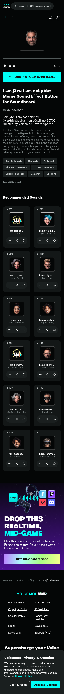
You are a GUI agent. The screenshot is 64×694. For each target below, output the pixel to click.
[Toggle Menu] (58, 6)
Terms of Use (42, 602)
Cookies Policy (23, 676)
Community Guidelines (41, 617)
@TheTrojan (15, 110)
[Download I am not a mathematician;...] (54, 240)
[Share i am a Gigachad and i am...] (47, 285)
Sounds (22, 580)
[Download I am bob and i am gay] (54, 374)
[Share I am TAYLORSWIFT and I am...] (16, 285)
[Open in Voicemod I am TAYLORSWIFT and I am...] (9, 285)
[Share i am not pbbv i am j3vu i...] (16, 240)
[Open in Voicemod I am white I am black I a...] (40, 329)
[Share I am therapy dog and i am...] (16, 374)
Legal (11, 625)
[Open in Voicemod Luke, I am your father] (40, 463)
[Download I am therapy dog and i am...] (23, 374)
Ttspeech (33, 580)
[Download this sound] (58, 18)
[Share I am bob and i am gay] (47, 374)
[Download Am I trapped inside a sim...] (23, 463)
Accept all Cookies (45, 684)
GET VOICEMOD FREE (32, 559)
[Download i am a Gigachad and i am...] (54, 285)
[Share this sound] (51, 18)
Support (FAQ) (42, 632)
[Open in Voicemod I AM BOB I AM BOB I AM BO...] (9, 419)
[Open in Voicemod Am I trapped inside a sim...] (9, 463)
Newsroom (14, 632)
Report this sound (12, 182)
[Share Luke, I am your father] (47, 463)
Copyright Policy (17, 609)
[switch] (5, 66)
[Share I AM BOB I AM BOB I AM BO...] (16, 419)
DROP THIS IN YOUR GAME (35, 77)
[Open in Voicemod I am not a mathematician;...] (40, 240)
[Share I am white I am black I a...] (47, 329)
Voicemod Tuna (9, 580)
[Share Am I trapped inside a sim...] (16, 463)
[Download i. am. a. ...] (23, 329)
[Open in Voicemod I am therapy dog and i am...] (9, 374)
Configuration (18, 684)
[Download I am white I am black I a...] (54, 329)
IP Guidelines (41, 609)
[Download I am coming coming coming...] (54, 419)
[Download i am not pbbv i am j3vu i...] (23, 240)
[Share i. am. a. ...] (16, 329)
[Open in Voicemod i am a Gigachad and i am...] (40, 285)
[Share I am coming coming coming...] (47, 419)
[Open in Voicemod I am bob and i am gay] (40, 374)
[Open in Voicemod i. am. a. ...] (9, 329)
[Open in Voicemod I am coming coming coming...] (40, 419)
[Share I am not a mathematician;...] (47, 240)
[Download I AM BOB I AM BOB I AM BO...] (23, 419)
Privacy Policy (16, 602)
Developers (41, 625)
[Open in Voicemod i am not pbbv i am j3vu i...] (9, 240)
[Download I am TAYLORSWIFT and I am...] (23, 285)
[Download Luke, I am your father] (54, 463)
